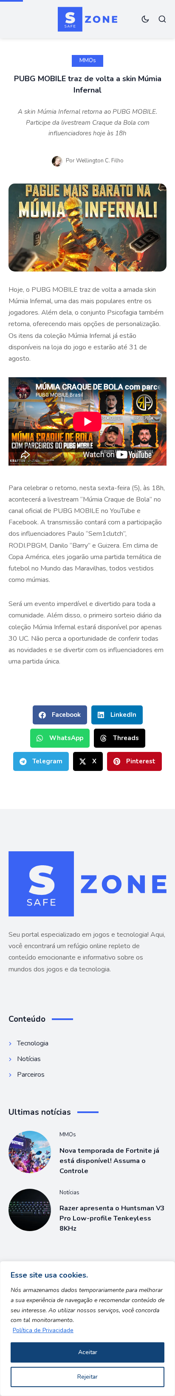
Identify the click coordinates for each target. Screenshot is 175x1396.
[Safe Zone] (88, 19)
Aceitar (87, 1352)
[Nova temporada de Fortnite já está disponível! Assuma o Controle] (29, 1152)
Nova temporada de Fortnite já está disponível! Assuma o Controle (109, 1161)
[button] (60, 714)
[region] (87, 1328)
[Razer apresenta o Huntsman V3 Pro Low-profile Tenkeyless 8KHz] (29, 1210)
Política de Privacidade (43, 1330)
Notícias (69, 1192)
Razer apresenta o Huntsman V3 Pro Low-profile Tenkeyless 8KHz (112, 1218)
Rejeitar (87, 1377)
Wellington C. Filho (100, 161)
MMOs (87, 60)
